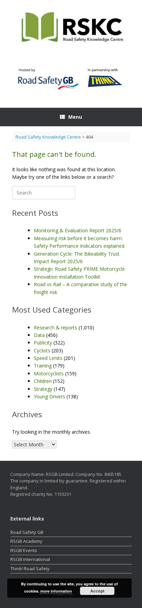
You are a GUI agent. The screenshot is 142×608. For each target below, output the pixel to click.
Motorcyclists (49, 373)
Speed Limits (48, 358)
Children (43, 381)
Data (39, 335)
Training (43, 365)
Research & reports (55, 327)
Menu (75, 117)
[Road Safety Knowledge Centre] (71, 27)
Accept (97, 591)
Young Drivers (49, 396)
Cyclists (42, 350)
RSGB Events (23, 550)
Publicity (43, 342)
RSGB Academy (26, 541)
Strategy (43, 389)
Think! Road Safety (30, 568)
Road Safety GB (26, 532)
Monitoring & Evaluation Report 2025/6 (77, 230)
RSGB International (30, 559)
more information (56, 591)
